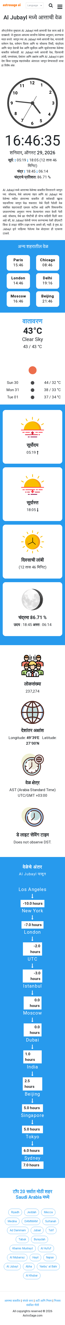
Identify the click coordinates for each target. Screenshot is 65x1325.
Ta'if (51, 1230)
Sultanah (50, 1221)
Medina (12, 1221)
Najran (50, 1257)
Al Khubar (32, 1275)
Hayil (35, 1257)
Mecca (48, 1212)
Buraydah (39, 1239)
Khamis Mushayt (22, 1248)
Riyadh (15, 1212)
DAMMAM (31, 1221)
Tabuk (22, 1239)
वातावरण (32, 321)
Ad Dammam (18, 1230)
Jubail (37, 1230)
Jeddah (31, 1212)
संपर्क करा (28, 1300)
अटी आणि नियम (43, 1300)
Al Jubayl (12, 1266)
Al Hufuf (46, 1248)
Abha (29, 1266)
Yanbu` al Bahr (48, 1266)
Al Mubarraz (17, 1257)
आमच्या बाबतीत (13, 1300)
